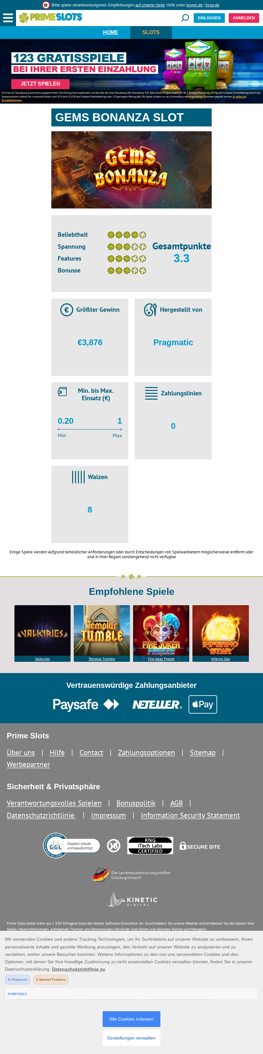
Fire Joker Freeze (161, 658)
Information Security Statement (190, 815)
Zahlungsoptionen (146, 752)
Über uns (21, 752)
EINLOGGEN (209, 18)
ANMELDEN (244, 18)
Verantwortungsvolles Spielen (54, 803)
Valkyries (42, 658)
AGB (176, 803)
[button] (8, 18)
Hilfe (57, 752)
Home (110, 32)
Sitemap (203, 752)
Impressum (108, 815)
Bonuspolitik (136, 803)
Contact (91, 752)
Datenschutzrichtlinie (41, 815)
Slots (151, 32)
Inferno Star (220, 658)
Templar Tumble (102, 658)
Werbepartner (28, 764)
